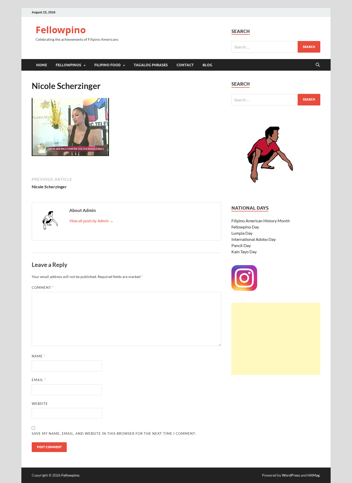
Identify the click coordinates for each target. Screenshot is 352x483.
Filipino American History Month (260, 220)
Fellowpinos (68, 65)
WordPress (291, 475)
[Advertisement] (275, 339)
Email (39, 380)
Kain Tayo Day (244, 251)
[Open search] (318, 65)
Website (40, 404)
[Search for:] (275, 47)
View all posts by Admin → (91, 220)
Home (41, 65)
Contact (185, 65)
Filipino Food (107, 65)
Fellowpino (61, 29)
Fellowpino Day (245, 226)
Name (38, 356)
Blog (207, 65)
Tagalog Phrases (151, 65)
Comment (43, 287)
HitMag (313, 475)
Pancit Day (241, 245)
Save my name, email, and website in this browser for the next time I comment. (114, 433)
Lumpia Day (242, 233)
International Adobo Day (253, 239)
